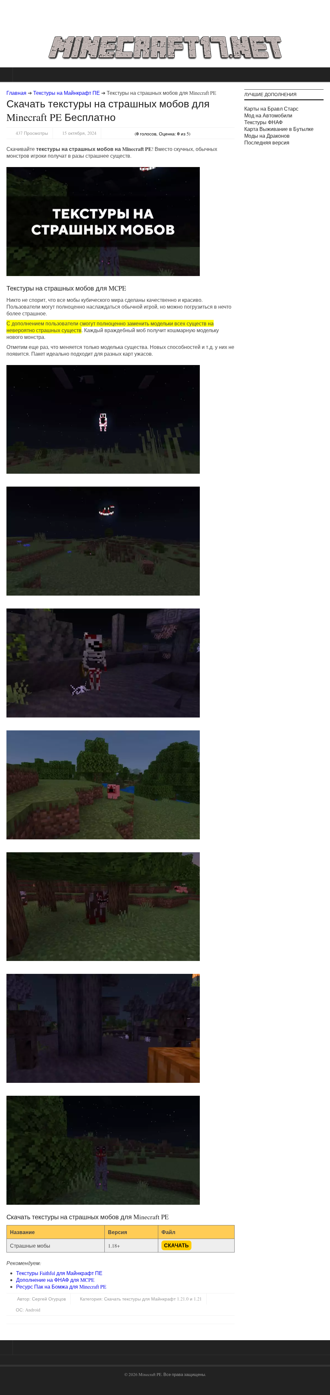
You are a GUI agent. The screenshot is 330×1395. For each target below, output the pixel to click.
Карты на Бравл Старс (271, 108)
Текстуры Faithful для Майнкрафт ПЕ (59, 1273)
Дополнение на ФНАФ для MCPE (55, 1279)
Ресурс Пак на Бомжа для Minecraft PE (61, 1286)
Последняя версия (266, 142)
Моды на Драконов (267, 135)
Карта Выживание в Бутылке (279, 128)
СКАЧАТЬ (176, 1245)
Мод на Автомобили (268, 115)
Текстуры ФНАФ (263, 122)
